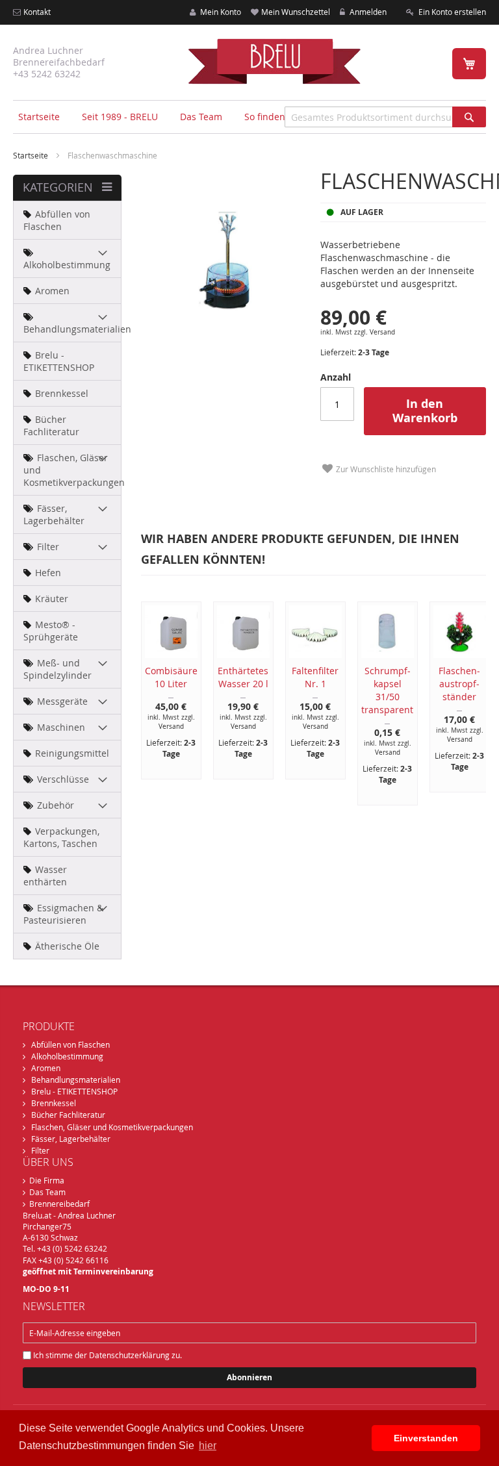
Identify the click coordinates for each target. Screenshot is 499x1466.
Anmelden (367, 11)
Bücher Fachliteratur (68, 1114)
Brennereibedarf (59, 1203)
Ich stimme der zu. (106, 1355)
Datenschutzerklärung (129, 1355)
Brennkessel (53, 1103)
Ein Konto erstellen (451, 11)
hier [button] (207, 1445)
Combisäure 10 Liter (171, 677)
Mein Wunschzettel (295, 11)
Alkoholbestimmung (67, 1056)
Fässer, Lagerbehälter (70, 1138)
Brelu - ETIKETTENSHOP (74, 1091)
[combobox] (385, 117)
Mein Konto (219, 11)
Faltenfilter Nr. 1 (315, 677)
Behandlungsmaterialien (75, 1079)
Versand (382, 332)
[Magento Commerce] (274, 61)
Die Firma (46, 1180)
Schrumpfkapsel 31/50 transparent (387, 690)
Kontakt (37, 11)
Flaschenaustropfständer (459, 683)
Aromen (45, 1068)
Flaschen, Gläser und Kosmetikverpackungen (112, 1127)
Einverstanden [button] (426, 1438)
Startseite (39, 116)
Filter (40, 1150)
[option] (164, 690)
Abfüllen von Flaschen (70, 1044)
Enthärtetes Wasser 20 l (243, 677)
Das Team (47, 1192)
